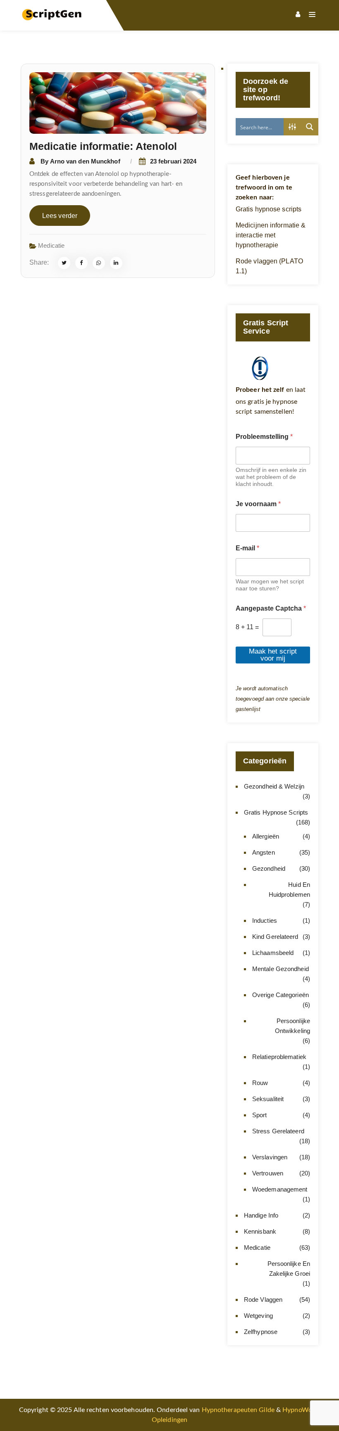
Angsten (263, 852)
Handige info (261, 1215)
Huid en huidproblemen (289, 889)
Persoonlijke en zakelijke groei (288, 1268)
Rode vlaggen (263, 1299)
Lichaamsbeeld (273, 952)
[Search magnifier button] (309, 126)
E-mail (247, 548)
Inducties (264, 920)
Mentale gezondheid (280, 968)
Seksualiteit (268, 1098)
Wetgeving (258, 1315)
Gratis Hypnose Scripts (276, 812)
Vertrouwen (267, 1173)
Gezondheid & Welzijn (274, 786)
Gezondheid (268, 868)
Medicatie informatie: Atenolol (103, 146)
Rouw (260, 1082)
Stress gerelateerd (278, 1131)
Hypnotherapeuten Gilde (238, 1410)
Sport (259, 1114)
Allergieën (265, 836)
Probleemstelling (264, 436)
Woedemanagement (280, 1189)
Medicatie (51, 245)
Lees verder (59, 215)
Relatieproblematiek (279, 1056)
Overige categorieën (280, 994)
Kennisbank (260, 1231)
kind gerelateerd (275, 936)
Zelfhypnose (260, 1331)
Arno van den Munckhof (85, 161)
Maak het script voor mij (273, 654)
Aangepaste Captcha (271, 608)
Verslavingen (269, 1157)
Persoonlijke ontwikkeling (292, 1025)
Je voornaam (258, 503)
